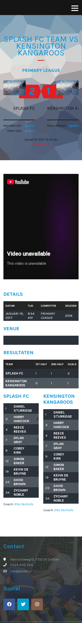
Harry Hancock (21, 419)
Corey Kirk (19, 450)
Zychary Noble (21, 492)
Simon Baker (19, 461)
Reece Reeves (20, 429)
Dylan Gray (19, 440)
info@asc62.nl (20, 571)
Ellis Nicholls (23, 504)
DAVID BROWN (20, 482)
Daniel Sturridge (23, 408)
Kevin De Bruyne (21, 471)
